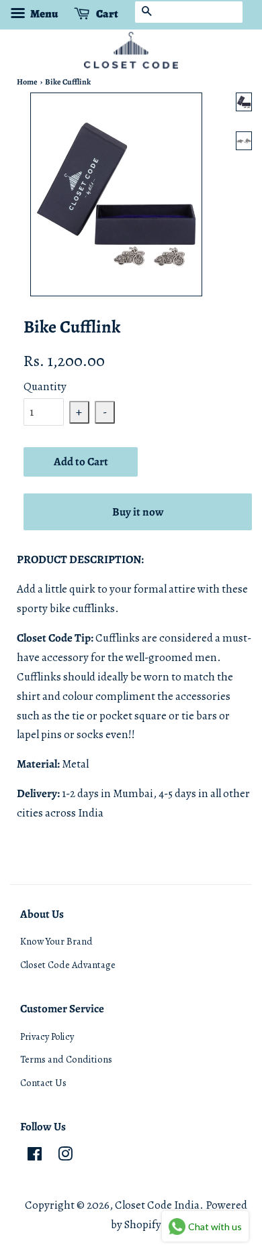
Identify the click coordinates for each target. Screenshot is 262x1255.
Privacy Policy (47, 1036)
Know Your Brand (56, 941)
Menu (43, 13)
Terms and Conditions (66, 1059)
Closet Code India (157, 1205)
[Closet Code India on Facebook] (34, 1156)
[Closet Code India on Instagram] (65, 1156)
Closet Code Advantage (68, 964)
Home (27, 81)
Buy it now (138, 512)
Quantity (45, 386)
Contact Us (43, 1082)
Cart (106, 13)
